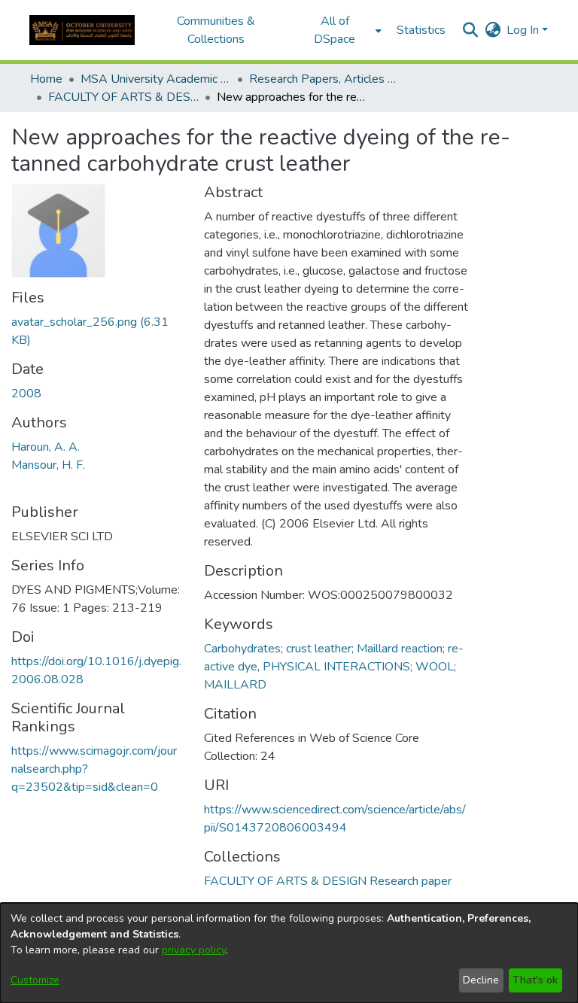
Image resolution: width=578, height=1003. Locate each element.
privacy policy (194, 950)
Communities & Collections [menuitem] (216, 30)
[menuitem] (339, 30)
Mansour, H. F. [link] (48, 465)
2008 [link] (26, 393)
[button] (82, 30)
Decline (481, 980)
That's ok (535, 980)
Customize (35, 980)
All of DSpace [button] (334, 30)
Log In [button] (524, 30)
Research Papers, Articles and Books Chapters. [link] (324, 79)
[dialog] (289, 953)
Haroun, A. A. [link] (45, 447)
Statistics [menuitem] (421, 30)
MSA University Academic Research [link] (156, 79)
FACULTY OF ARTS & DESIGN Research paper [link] (123, 97)
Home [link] (46, 79)
